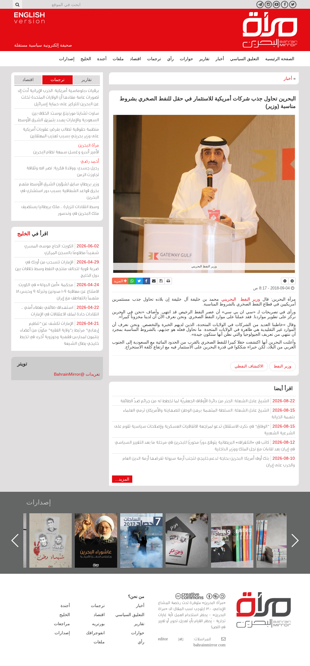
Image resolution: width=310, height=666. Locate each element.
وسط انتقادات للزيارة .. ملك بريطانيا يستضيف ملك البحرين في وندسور (60, 209)
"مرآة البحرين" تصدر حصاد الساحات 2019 (283, 527)
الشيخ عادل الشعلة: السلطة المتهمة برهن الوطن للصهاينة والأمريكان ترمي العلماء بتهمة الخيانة (209, 413)
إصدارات (66, 58)
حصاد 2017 (192, 519)
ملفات (118, 58)
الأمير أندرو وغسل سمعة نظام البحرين (66, 148)
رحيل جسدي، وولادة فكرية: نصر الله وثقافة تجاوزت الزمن (62, 168)
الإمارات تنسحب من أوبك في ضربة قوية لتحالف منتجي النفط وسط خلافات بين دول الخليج (57, 268)
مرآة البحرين (270, 30)
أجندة (102, 58)
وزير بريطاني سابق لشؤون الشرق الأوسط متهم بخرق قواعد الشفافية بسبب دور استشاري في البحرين (59, 190)
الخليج (86, 58)
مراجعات (62, 623)
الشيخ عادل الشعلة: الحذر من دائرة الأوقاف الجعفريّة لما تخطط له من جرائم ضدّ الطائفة (207, 400)
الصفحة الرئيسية (279, 58)
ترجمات (154, 58)
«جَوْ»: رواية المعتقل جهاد (56, 523)
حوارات (186, 58)
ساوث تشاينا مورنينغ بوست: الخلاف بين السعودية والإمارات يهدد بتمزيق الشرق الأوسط (58, 116)
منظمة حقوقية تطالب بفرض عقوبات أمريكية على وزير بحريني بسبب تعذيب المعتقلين (61, 132)
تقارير (204, 58)
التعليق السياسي (244, 58)
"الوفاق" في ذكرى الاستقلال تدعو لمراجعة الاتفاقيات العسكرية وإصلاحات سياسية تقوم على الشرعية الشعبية (204, 429)
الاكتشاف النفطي (249, 366)
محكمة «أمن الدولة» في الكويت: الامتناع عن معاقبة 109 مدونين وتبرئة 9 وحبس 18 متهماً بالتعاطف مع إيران (57, 291)
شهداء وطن (102, 519)
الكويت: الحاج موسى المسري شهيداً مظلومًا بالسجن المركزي (61, 249)
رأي (170, 58)
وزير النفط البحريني (240, 299)
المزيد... (122, 479)
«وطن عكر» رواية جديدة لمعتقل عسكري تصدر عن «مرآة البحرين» (238, 530)
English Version (29, 18)
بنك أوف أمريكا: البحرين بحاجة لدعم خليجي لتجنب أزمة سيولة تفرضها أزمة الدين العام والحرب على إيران (209, 461)
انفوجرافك (95, 632)
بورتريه (98, 623)
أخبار (220, 58)
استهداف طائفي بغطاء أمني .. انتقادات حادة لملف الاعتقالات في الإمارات (60, 310)
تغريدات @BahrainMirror (77, 374)
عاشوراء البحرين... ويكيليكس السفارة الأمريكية (147, 527)
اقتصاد (135, 58)
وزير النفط (282, 366)
